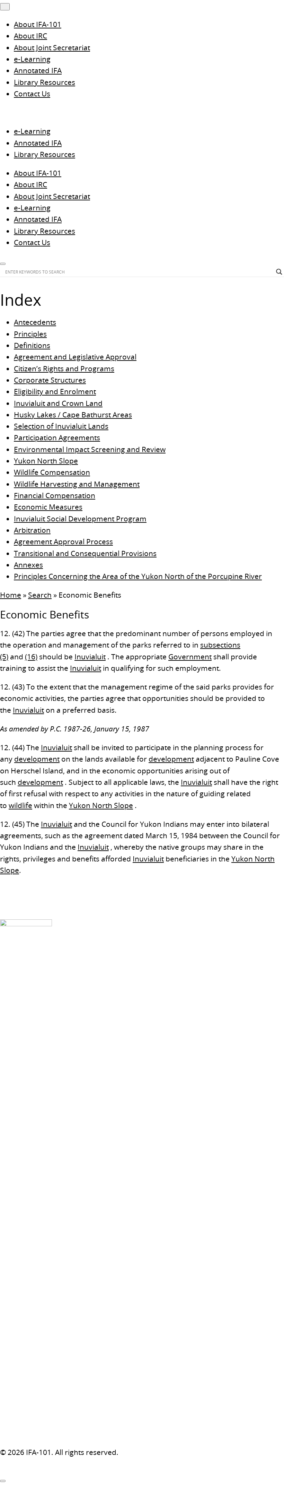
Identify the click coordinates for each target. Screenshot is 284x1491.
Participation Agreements (57, 437)
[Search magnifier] (279, 272)
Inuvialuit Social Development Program (80, 518)
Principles (30, 334)
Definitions (32, 345)
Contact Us (32, 93)
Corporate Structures (50, 380)
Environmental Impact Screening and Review (90, 449)
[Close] (3, 1481)
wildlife (20, 805)
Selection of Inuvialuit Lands (61, 426)
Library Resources (44, 82)
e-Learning (32, 59)
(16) (31, 656)
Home (10, 595)
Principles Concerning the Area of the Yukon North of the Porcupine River (138, 576)
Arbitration (32, 530)
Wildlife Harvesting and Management (77, 484)
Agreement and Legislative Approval (75, 357)
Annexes (28, 565)
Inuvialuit (90, 656)
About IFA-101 (37, 24)
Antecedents (35, 322)
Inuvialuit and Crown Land (58, 403)
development (37, 759)
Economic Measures (48, 507)
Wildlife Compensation (52, 472)
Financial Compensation (54, 495)
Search (40, 595)
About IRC (30, 36)
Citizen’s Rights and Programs (64, 368)
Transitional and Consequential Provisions (85, 553)
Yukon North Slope (46, 461)
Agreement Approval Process (63, 541)
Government (190, 656)
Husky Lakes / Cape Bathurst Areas (73, 414)
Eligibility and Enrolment (55, 391)
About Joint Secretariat (52, 47)
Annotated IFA (38, 70)
